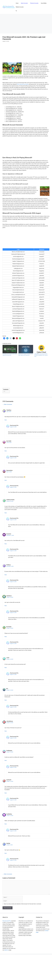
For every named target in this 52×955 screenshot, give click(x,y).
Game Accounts (24, 3)
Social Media (43, 3)
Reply (6, 419)
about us (6, 950)
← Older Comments (7, 404)
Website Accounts (20, 7)
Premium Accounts (34, 3)
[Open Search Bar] (16, 11)
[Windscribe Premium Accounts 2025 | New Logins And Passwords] (25, 349)
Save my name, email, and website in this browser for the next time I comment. (22, 903)
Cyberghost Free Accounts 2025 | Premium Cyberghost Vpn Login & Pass (41, 355)
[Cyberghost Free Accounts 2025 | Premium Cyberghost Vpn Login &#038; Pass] (41, 349)
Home (17, 3)
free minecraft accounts (22, 84)
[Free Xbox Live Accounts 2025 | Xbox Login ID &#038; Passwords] (10, 349)
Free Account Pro (7, 921)
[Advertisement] (26, 24)
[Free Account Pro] (9, 6)
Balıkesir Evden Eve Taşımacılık (7, 954)
